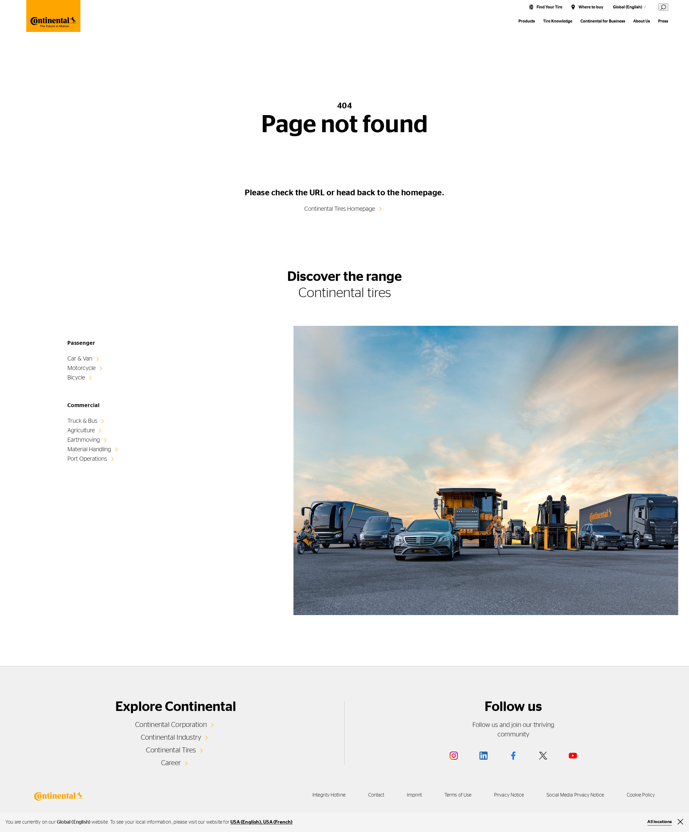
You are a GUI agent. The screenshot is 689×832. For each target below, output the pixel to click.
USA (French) (277, 822)
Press (663, 21)
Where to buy (591, 7)
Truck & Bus (82, 421)
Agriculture (81, 430)
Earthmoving (83, 440)
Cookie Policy (641, 795)
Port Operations (87, 459)
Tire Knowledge (557, 21)
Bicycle (76, 378)
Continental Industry (171, 737)
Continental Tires (171, 750)
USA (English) (245, 822)
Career (171, 762)
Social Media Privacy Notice (575, 795)
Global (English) (627, 7)
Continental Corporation (171, 724)
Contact (376, 795)
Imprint (414, 795)
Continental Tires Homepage (339, 209)
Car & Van (79, 359)
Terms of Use (458, 795)
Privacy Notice (509, 795)
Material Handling (89, 449)
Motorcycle (81, 368)
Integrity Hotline (328, 795)
